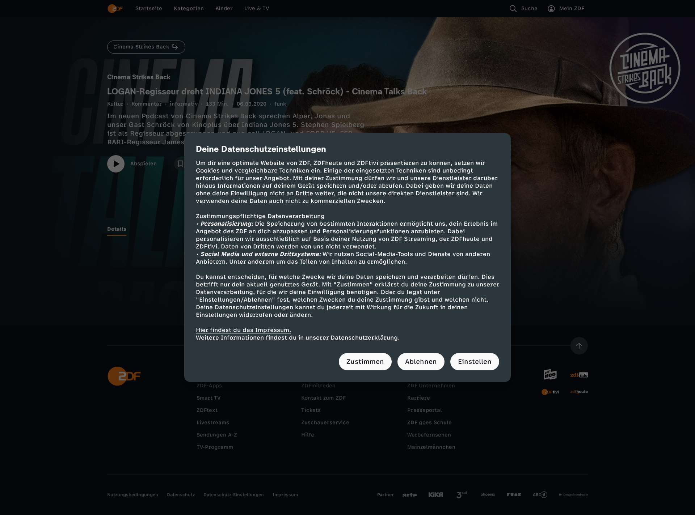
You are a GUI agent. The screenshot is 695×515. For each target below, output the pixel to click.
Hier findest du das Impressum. (243, 330)
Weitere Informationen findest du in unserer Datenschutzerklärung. (298, 337)
